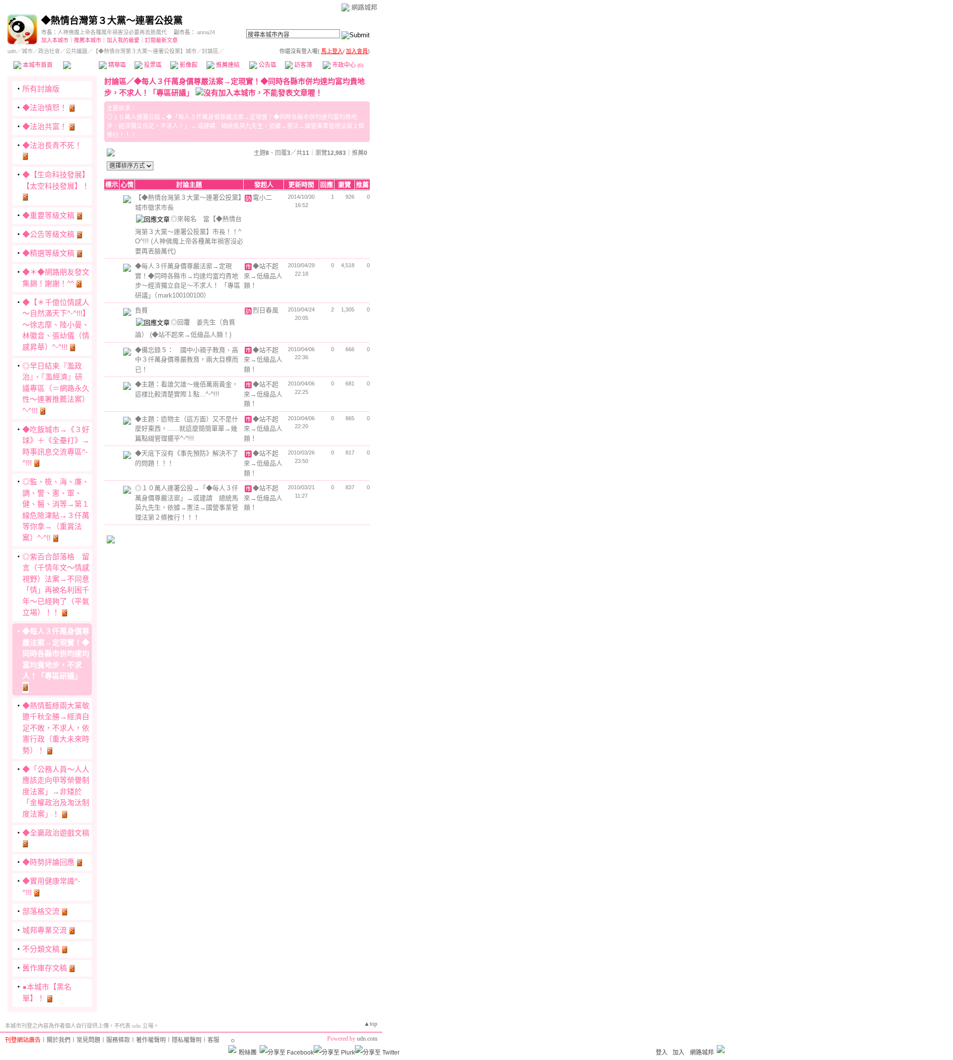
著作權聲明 (151, 1040)
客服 (213, 1040)
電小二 (262, 197)
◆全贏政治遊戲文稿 (55, 833)
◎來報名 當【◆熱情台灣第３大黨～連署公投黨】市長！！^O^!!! (188, 230)
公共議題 (76, 51)
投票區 (152, 65)
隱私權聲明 (187, 1040)
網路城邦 (364, 7)
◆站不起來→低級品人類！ (263, 275)
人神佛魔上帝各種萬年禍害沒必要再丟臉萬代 (112, 32)
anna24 (206, 32)
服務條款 (118, 1040)
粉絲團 (248, 1052)
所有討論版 (41, 88)
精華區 (116, 65)
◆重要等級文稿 (48, 215)
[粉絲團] (232, 1049)
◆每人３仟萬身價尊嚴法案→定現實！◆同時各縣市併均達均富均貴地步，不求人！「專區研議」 (55, 653)
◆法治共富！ (44, 126)
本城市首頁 (37, 65)
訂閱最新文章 (161, 40)
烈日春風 (265, 310)
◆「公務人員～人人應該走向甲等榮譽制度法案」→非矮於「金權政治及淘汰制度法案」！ (55, 791)
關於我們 (58, 1040)
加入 (678, 1052)
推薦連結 (227, 65)
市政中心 (347, 65)
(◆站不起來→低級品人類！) (190, 334)
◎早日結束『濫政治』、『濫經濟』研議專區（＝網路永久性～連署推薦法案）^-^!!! (55, 388)
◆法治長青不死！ (52, 145)
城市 (27, 51)
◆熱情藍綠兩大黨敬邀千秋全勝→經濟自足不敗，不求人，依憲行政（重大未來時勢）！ (55, 728)
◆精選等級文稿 (48, 253)
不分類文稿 (41, 949)
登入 (662, 1052)
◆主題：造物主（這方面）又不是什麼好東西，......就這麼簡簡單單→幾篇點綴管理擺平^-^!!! (186, 428)
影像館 (188, 65)
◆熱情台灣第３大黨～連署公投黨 (112, 20)
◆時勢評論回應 (48, 862)
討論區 (80, 65)
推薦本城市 (87, 40)
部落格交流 (41, 911)
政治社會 (49, 51)
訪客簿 (302, 65)
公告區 (266, 65)
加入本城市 (54, 40)
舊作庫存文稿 (44, 968)
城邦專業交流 (44, 930)
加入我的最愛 (123, 40)
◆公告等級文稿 (48, 234)
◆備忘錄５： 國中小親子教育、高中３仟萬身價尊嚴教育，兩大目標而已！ (186, 359)
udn (11, 51)
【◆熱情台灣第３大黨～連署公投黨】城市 (145, 51)
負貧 (141, 310)
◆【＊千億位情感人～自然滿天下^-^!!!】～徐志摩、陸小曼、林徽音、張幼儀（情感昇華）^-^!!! (55, 324)
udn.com (367, 1038)
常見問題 (88, 1040)
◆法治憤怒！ (44, 107)
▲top (370, 1023)
